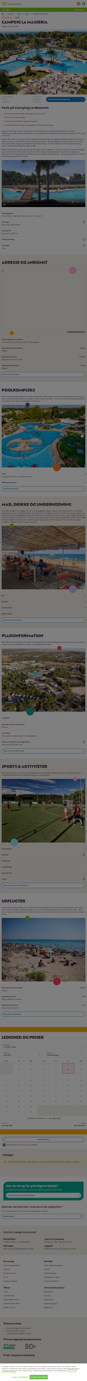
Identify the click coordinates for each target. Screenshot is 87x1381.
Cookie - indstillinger (20, 1377)
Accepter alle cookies (39, 1377)
